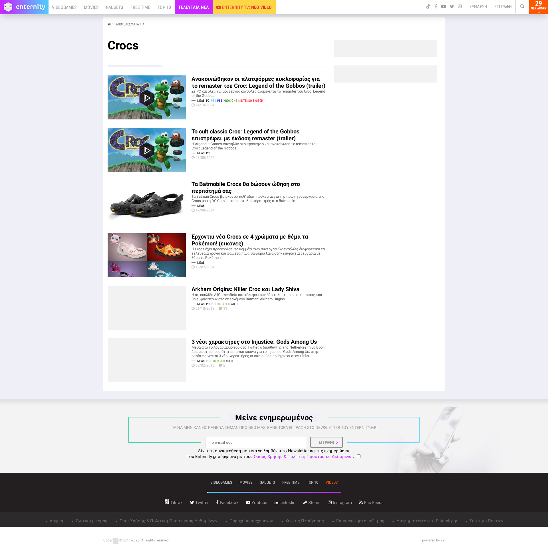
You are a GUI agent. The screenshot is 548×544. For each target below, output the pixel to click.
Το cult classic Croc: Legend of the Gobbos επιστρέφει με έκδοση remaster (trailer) (245, 135)
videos (332, 482)
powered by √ (433, 540)
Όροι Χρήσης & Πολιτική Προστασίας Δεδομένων (167, 520)
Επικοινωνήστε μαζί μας (359, 520)
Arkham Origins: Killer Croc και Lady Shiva (245, 289)
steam (314, 502)
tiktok (176, 502)
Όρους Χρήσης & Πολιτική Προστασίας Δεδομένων (304, 456)
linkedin (286, 502)
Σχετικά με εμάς (90, 520)
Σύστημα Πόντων (485, 520)
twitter (201, 502)
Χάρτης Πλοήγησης (304, 520)
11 (225, 308)
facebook (229, 502)
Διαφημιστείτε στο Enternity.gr (426, 520)
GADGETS (114, 7)
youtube (258, 502)
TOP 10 (164, 7)
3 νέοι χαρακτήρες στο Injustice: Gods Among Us (254, 341)
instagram (342, 502)
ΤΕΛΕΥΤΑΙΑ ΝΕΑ (193, 7)
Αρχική (56, 520)
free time (290, 482)
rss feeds (373, 502)
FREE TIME (140, 7)
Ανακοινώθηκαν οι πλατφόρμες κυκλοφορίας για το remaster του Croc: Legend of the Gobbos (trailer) (258, 82)
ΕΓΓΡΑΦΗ (503, 6)
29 (538, 5)
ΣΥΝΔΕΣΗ (478, 6)
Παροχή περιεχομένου (250, 520)
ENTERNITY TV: (246, 7)
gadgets (267, 482)
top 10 (312, 482)
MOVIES (91, 7)
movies (245, 482)
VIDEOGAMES (64, 7)
